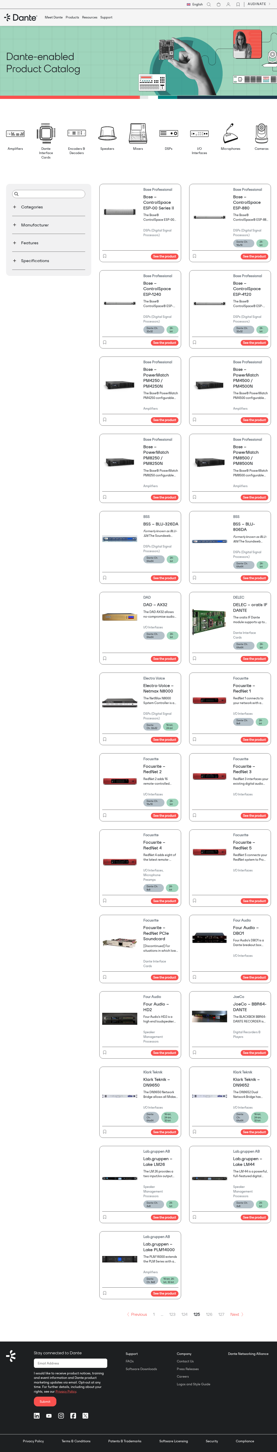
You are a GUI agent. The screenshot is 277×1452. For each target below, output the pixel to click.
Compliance (245, 1441)
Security (212, 1441)
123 (172, 1314)
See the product (164, 256)
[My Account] (228, 4)
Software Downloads (141, 1369)
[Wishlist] (238, 4)
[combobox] (195, 4)
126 (209, 1314)
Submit (45, 1401)
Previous (139, 1314)
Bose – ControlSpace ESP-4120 (247, 289)
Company (184, 1354)
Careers (183, 1376)
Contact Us (185, 1361)
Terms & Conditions (76, 1441)
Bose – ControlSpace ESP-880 (247, 202)
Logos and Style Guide (193, 1384)
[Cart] (218, 4)
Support (132, 1354)
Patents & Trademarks (124, 1441)
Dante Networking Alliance (248, 1354)
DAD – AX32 (155, 604)
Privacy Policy (66, 1391)
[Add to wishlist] (104, 256)
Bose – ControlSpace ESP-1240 (157, 289)
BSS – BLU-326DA (160, 523)
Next (234, 1314)
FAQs (130, 1361)
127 (221, 1314)
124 (184, 1314)
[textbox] (195, 4)
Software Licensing (173, 1441)
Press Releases (188, 1369)
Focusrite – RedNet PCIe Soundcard (156, 933)
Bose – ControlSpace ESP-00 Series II (158, 202)
